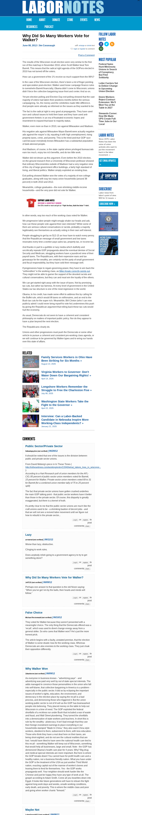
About (42, 20)
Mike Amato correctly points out (74, 271)
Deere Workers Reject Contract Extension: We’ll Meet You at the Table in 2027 (107, 102)
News (97, 20)
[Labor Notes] (63, 7)
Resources (31, 27)
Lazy (28, 534)
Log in (75, 520)
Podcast (49, 27)
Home (29, 20)
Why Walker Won (36, 668)
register (82, 49)
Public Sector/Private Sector (44, 446)
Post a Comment (86, 55)
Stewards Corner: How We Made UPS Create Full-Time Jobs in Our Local (108, 118)
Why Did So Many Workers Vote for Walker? (54, 577)
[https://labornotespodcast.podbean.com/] (108, 230)
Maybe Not (32, 809)
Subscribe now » (107, 204)
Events (83, 20)
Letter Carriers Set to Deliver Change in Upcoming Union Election (108, 87)
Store (70, 20)
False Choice (33, 612)
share (87, 526)
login (75, 49)
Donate (56, 20)
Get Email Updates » (107, 162)
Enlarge (82, 46)
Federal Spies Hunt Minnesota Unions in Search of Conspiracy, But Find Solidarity (108, 71)
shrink (89, 46)
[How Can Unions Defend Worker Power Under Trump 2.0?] (108, 253)
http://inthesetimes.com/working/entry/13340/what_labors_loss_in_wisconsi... (63, 467)
